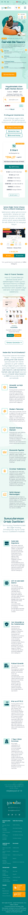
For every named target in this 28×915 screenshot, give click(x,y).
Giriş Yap (15, 871)
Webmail (15, 880)
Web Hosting (22, 66)
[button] (23, 7)
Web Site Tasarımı (4, 857)
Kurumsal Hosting (14, 135)
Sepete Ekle (20, 255)
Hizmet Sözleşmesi (5, 871)
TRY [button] (24, 2)
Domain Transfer (4, 829)
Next (26, 50)
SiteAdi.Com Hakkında (18, 862)
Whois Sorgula (6, 832)
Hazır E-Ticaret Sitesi (14, 127)
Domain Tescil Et (6, 825)
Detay (18, 335)
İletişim (14, 858)
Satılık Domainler (5, 835)
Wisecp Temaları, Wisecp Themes (6, 862)
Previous (1, 50)
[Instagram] (15, 814)
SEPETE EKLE (15, 167)
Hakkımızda (16, 847)
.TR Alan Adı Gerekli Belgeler (6, 880)
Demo (11, 335)
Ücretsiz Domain (4, 838)
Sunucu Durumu (6, 895)
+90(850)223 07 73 (14, 791)
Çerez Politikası (6, 877)
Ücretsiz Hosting (17, 838)
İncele (9, 255)
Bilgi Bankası (5, 891)
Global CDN (5, 893)
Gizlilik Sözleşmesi (5, 874)
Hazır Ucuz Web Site (6, 848)
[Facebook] (8, 814)
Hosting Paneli (16, 877)
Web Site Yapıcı (15, 131)
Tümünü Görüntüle (13, 343)
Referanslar (16, 851)
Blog (3, 888)
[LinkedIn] (19, 814)
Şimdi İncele (13, 195)
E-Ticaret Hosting (17, 831)
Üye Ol (14, 874)
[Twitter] (12, 814)
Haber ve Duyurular (18, 855)
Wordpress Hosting (18, 835)
